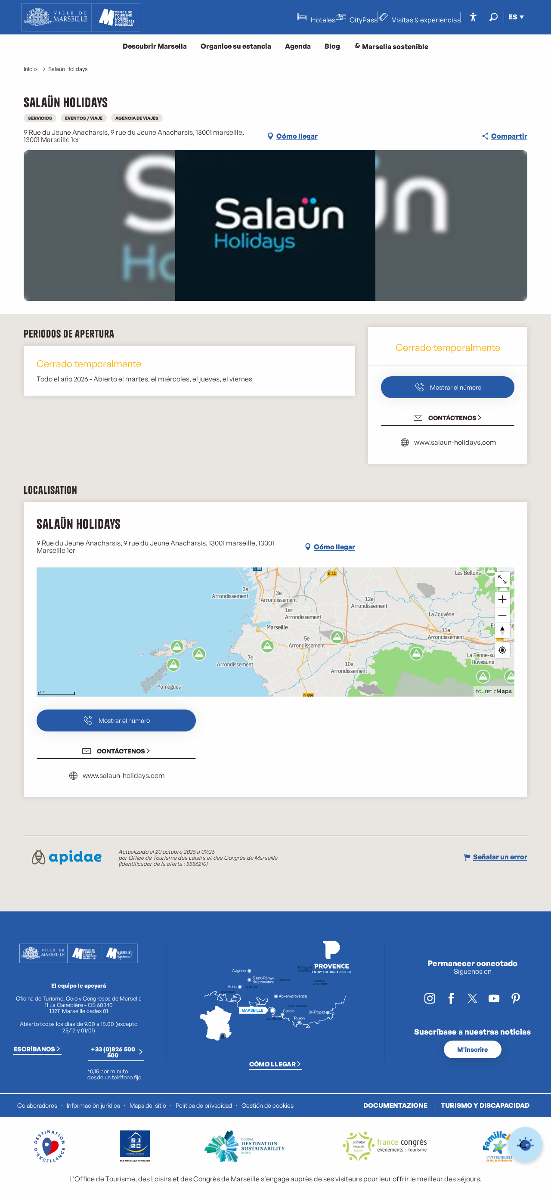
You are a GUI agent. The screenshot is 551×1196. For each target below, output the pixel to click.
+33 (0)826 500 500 (113, 1052)
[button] (493, 17)
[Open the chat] (525, 1144)
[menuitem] (81, 17)
